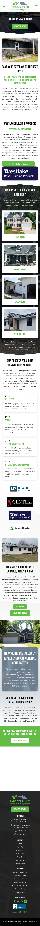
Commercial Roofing (20, 875)
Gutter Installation (20, 882)
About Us (20, 847)
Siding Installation (20, 879)
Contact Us (20, 860)
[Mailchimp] (25, 901)
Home (20, 844)
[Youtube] (18, 901)
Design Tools (20, 853)
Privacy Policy (20, 863)
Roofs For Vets (20, 892)
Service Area (20, 850)
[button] (36, 6)
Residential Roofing (20, 872)
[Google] (22, 901)
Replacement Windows (20, 885)
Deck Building (20, 889)
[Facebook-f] (14, 901)
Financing (20, 857)
